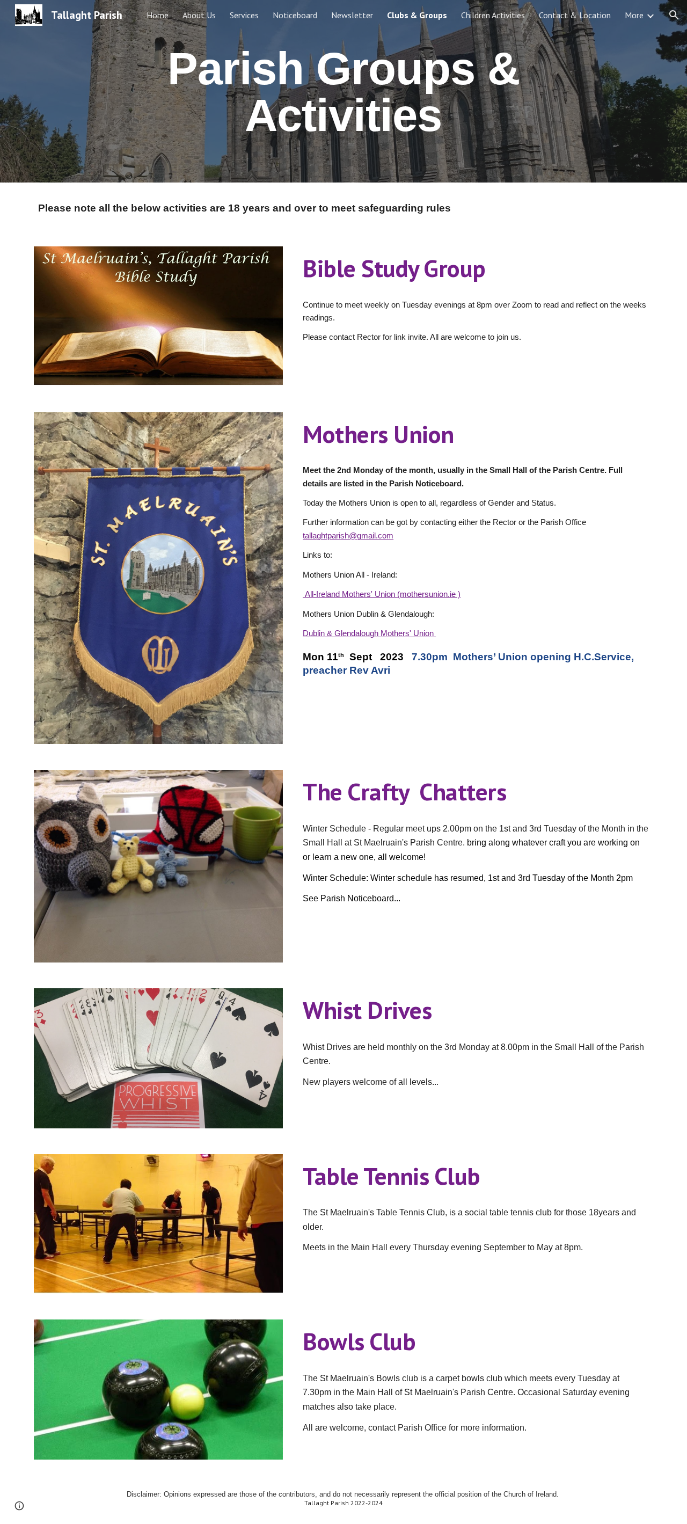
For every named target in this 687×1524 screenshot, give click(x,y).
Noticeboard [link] (295, 15)
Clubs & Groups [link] (417, 15)
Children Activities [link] (493, 15)
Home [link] (158, 15)
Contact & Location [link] (575, 15)
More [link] (634, 15)
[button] (674, 15)
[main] (343, 91)
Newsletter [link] (352, 15)
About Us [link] (199, 15)
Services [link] (244, 15)
